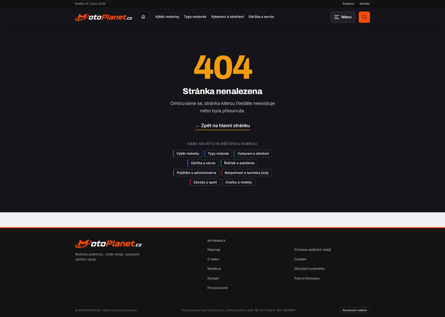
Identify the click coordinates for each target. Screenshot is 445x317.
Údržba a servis (261, 17)
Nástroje (213, 249)
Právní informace (307, 278)
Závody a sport (205, 182)
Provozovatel (217, 288)
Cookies (300, 259)
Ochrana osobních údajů (312, 249)
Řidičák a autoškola (239, 163)
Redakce (348, 3)
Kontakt (365, 3)
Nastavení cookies (355, 310)
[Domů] (143, 16)
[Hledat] (364, 17)
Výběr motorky (167, 17)
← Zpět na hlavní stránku (222, 125)
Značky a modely (239, 182)
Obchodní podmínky (309, 268)
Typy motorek (195, 17)
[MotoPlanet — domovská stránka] (103, 17)
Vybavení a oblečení (227, 17)
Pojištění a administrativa (196, 173)
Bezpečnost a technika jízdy (247, 173)
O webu (213, 259)
